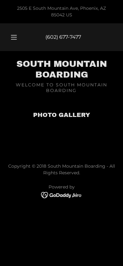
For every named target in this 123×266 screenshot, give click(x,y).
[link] (61, 69)
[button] (14, 37)
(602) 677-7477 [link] (63, 37)
